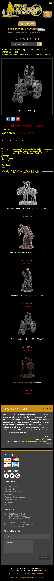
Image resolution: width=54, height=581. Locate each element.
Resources (38, 570)
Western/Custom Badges (15, 497)
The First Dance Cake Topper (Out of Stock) (27, 296)
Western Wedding (17, 50)
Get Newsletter (37, 568)
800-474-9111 (29, 39)
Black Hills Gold (11, 500)
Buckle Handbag (28, 441)
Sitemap (8, 505)
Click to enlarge (29, 111)
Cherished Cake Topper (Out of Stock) (27, 383)
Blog (46, 570)
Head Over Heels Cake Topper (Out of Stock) (27, 252)
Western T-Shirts (12, 486)
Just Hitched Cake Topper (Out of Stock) (27, 339)
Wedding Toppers (35, 50)
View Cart (29, 24)
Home (4, 50)
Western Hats (10, 489)
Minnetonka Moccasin (14, 492)
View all (47, 408)
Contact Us (24, 568)
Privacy (28, 570)
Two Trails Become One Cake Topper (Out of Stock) (27, 209)
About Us (14, 568)
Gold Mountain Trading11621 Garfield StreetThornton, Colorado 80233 (19, 516)
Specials (8, 494)
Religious (9, 502)
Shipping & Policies (15, 570)
